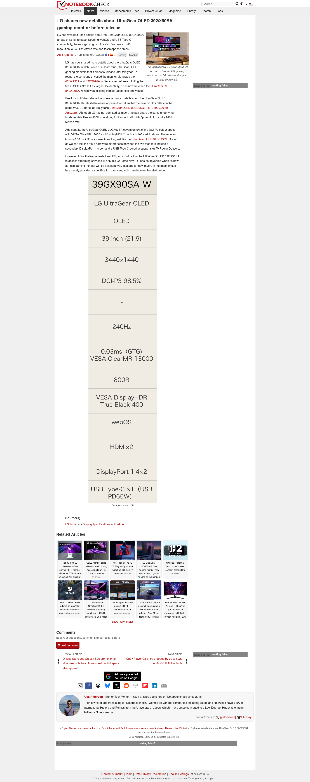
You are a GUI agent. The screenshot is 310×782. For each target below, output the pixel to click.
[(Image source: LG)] (122, 339)
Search (206, 11)
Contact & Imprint (112, 774)
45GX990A (93, 81)
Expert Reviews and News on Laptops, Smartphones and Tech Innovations (100, 728)
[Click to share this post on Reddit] (126, 685)
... (115, 55)
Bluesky (246, 717)
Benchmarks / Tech (127, 11)
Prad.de (119, 524)
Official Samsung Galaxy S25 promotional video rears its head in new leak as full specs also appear (91, 663)
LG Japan (71, 524)
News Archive (156, 728)
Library (191, 11)
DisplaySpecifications (96, 524)
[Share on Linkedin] (154, 685)
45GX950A (72, 81)
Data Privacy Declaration (150, 774)
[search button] (237, 4)
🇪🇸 (111, 55)
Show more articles (122, 621)
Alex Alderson (66, 55)
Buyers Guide (154, 11)
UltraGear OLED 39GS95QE (127, 108)
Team (128, 774)
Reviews (75, 11)
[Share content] (80, 685)
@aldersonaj (227, 717)
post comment (69, 645)
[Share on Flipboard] (145, 685)
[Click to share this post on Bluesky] (107, 685)
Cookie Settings (178, 774)
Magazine (174, 11)
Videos (104, 11)
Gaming (122, 55)
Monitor (133, 55)
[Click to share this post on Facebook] (88, 685)
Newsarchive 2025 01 (176, 728)
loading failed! (202, 85)
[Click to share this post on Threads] (98, 685)
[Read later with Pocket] (135, 685)
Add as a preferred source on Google (126, 676)
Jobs (220, 11)
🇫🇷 (107, 55)
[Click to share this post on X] (116, 685)
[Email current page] (163, 685)
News (90, 11)
